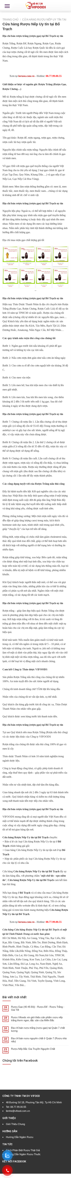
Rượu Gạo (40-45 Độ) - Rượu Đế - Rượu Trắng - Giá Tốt (37, 1008)
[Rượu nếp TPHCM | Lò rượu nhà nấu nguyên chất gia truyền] (35, 6)
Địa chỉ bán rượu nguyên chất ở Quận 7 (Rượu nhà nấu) (39, 1040)
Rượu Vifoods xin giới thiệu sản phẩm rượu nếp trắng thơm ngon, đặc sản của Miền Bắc (37, 1019)
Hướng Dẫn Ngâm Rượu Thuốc (23, 1154)
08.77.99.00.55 (18, 1106)
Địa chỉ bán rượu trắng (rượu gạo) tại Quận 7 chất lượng (38, 1029)
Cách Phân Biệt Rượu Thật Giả (23, 1150)
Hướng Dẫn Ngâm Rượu (19, 1137)
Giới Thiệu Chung (15, 1124)
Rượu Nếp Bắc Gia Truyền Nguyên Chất (33, 1048)
